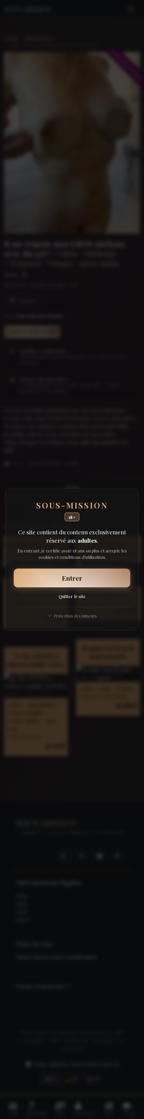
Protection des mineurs (75, 616)
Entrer (72, 578)
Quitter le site (72, 596)
